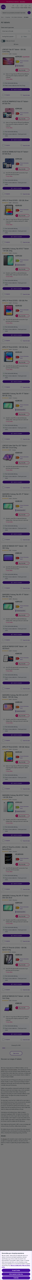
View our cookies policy (16, 1265)
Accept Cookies (16, 1270)
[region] (16, 1265)
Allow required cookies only (16, 1274)
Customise (16, 1277)
